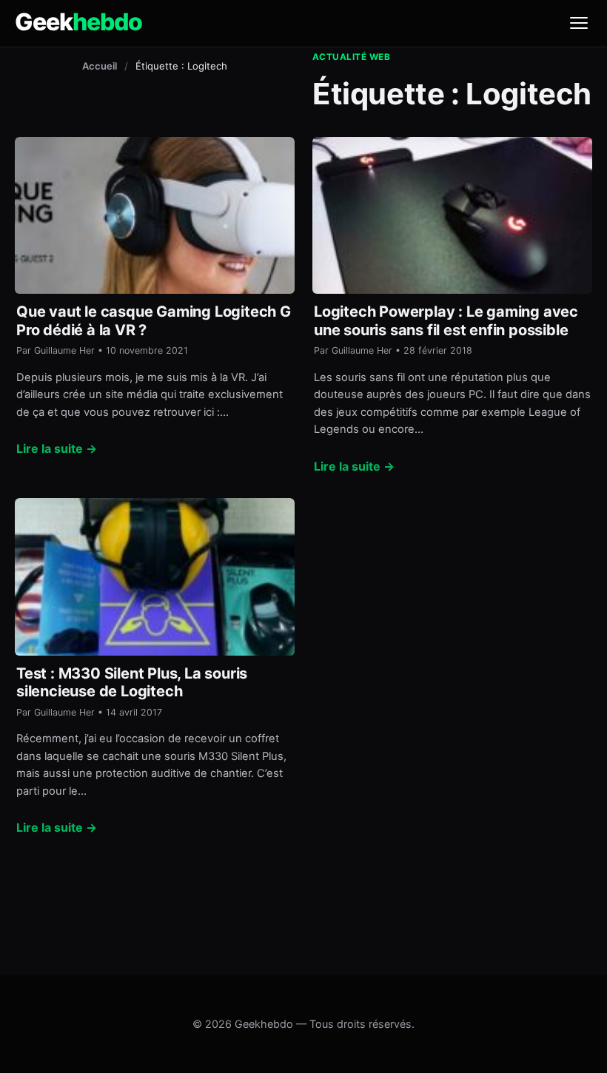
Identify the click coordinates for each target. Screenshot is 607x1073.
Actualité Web (351, 57)
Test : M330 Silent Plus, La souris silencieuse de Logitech (131, 682)
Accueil (99, 66)
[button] (579, 23)
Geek (78, 22)
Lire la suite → (56, 448)
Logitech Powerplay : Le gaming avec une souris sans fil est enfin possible (446, 320)
